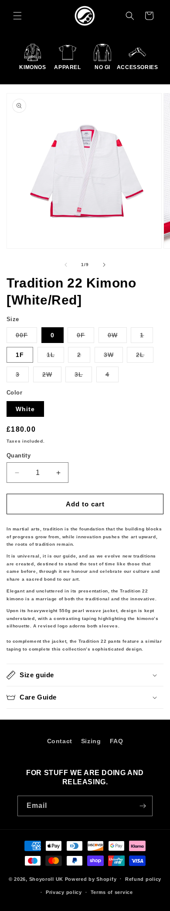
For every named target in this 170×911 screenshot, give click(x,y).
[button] (17, 15)
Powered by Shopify (91, 878)
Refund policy (143, 879)
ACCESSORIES (137, 67)
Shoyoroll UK (46, 878)
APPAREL (67, 67)
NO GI (102, 67)
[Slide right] (104, 264)
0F (85, 337)
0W (117, 337)
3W (113, 357)
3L (83, 376)
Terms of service (112, 892)
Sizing (91, 741)
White (25, 408)
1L (55, 357)
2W (51, 376)
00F (26, 337)
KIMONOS (33, 67)
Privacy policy (64, 892)
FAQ (116, 741)
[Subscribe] (142, 806)
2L (144, 357)
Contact (59, 741)
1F (20, 354)
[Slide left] (65, 264)
